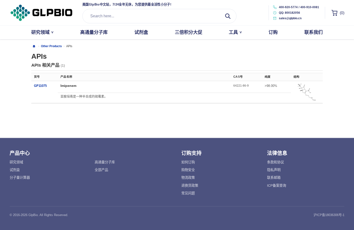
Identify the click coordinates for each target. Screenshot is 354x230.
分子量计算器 (20, 177)
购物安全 (188, 170)
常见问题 (188, 193)
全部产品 (101, 170)
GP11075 (40, 86)
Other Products (51, 46)
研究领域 (16, 162)
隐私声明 (274, 170)
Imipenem (68, 86)
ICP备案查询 (276, 185)
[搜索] (227, 16)
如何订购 (188, 162)
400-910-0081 (309, 7)
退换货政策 (189, 185)
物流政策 (188, 177)
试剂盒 (15, 170)
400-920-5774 (288, 7)
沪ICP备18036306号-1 (329, 215)
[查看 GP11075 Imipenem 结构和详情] (306, 92)
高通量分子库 (105, 162)
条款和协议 (275, 162)
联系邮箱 (274, 177)
